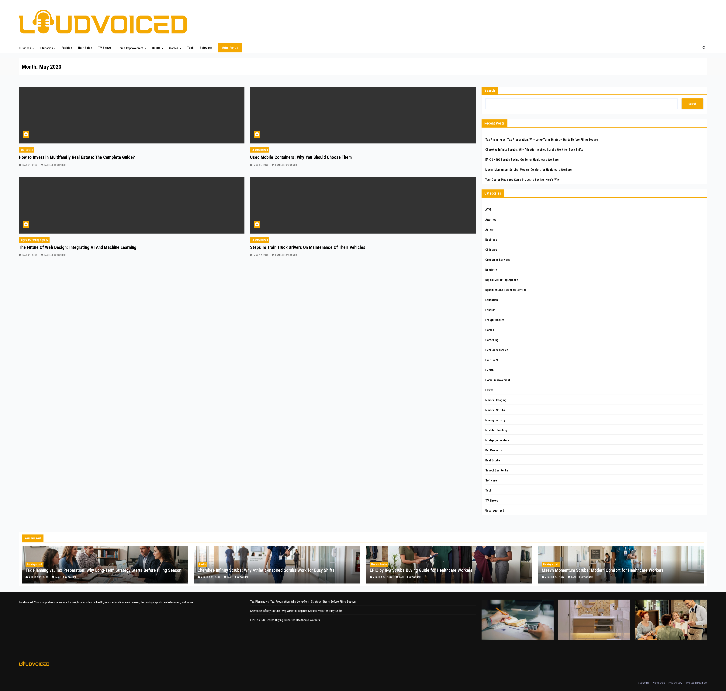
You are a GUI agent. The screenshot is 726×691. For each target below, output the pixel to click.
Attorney (490, 219)
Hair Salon (85, 48)
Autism (489, 229)
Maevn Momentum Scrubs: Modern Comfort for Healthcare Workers (528, 169)
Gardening (492, 340)
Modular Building (496, 430)
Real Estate (26, 149)
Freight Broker (494, 320)
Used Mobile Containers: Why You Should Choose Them (301, 157)
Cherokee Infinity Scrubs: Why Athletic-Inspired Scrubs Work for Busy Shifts (534, 149)
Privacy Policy (675, 683)
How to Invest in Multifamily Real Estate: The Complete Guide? (77, 157)
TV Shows (105, 48)
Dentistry (491, 270)
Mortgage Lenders (497, 440)
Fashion (67, 48)
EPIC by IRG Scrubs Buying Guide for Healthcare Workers (522, 159)
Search (489, 90)
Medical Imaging (496, 400)
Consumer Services (497, 260)
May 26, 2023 (261, 165)
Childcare (491, 250)
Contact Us (643, 683)
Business (25, 48)
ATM (488, 209)
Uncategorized (260, 149)
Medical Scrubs (495, 410)
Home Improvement (131, 48)
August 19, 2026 (211, 577)
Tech (190, 48)
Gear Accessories (496, 350)
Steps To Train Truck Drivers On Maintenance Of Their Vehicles (307, 247)
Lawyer (490, 390)
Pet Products (493, 450)
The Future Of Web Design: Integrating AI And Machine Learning (77, 247)
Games (174, 48)
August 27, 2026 (39, 577)
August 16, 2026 (383, 577)
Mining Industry (495, 420)
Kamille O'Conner (55, 165)
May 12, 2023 (261, 255)
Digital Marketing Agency (34, 239)
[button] (704, 48)
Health (157, 48)
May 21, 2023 (30, 255)
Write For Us (230, 48)
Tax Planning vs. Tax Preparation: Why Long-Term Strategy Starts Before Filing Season (541, 139)
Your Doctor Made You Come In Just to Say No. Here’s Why (522, 180)
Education (47, 48)
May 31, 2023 (30, 165)
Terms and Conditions (696, 683)
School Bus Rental (497, 470)
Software (206, 48)
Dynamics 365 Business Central (505, 290)
